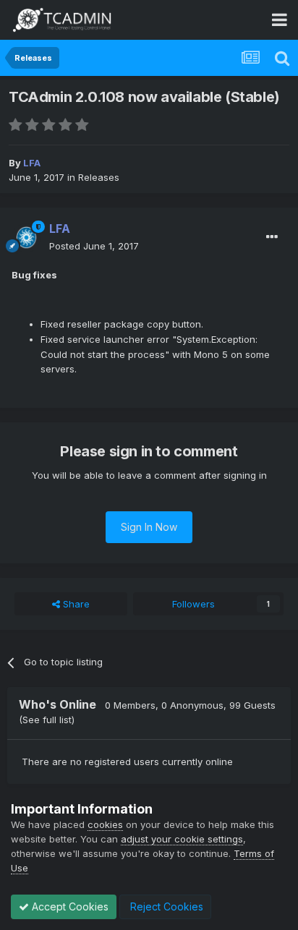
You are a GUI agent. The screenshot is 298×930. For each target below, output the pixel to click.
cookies (105, 824)
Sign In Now (149, 527)
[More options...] (271, 237)
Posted (94, 246)
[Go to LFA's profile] (26, 237)
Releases (98, 177)
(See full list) (46, 719)
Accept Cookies (68, 906)
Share (75, 604)
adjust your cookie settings (182, 839)
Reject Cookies (165, 906)
